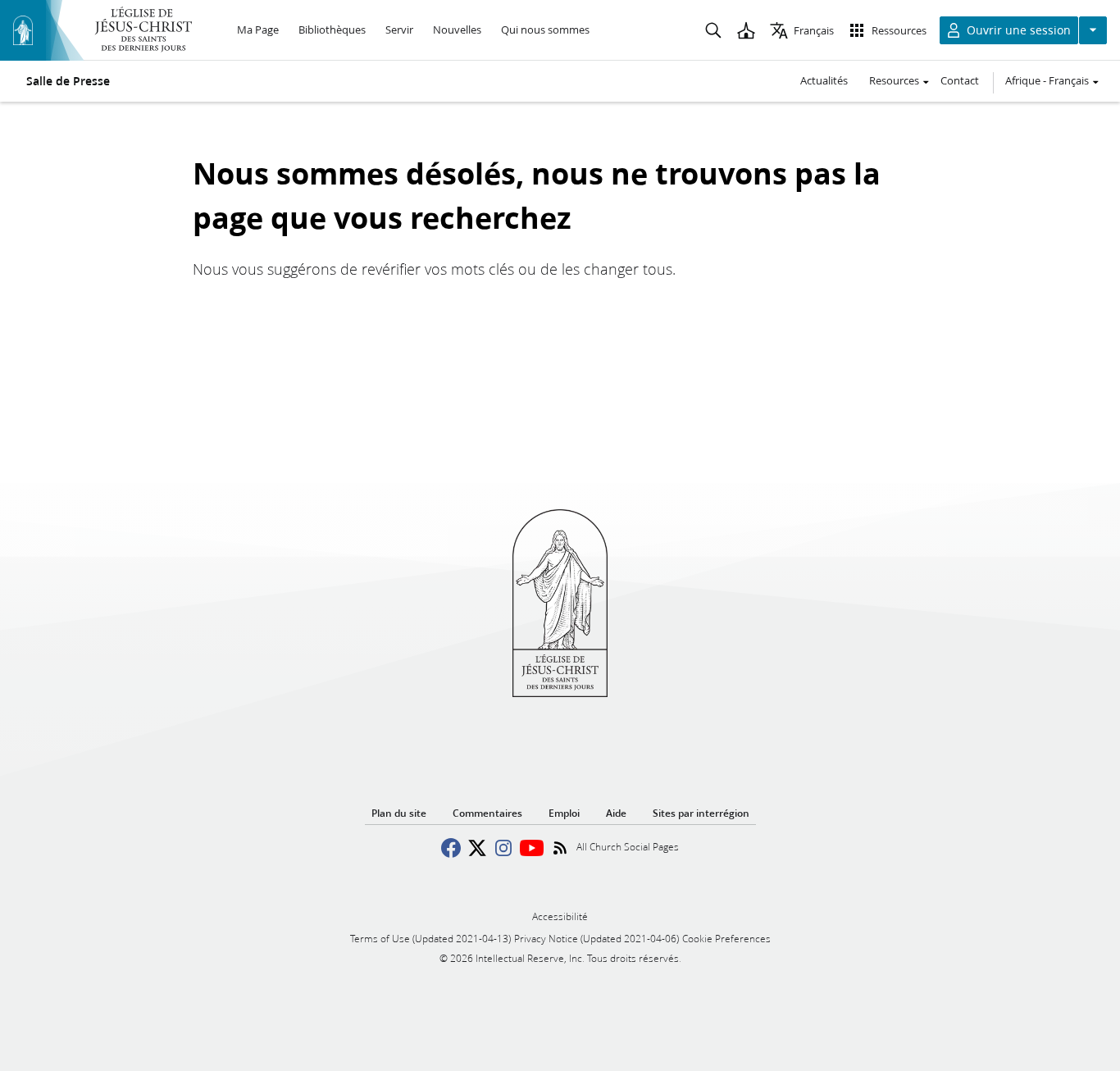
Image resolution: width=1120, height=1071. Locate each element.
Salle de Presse (68, 81)
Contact (959, 80)
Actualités (824, 80)
